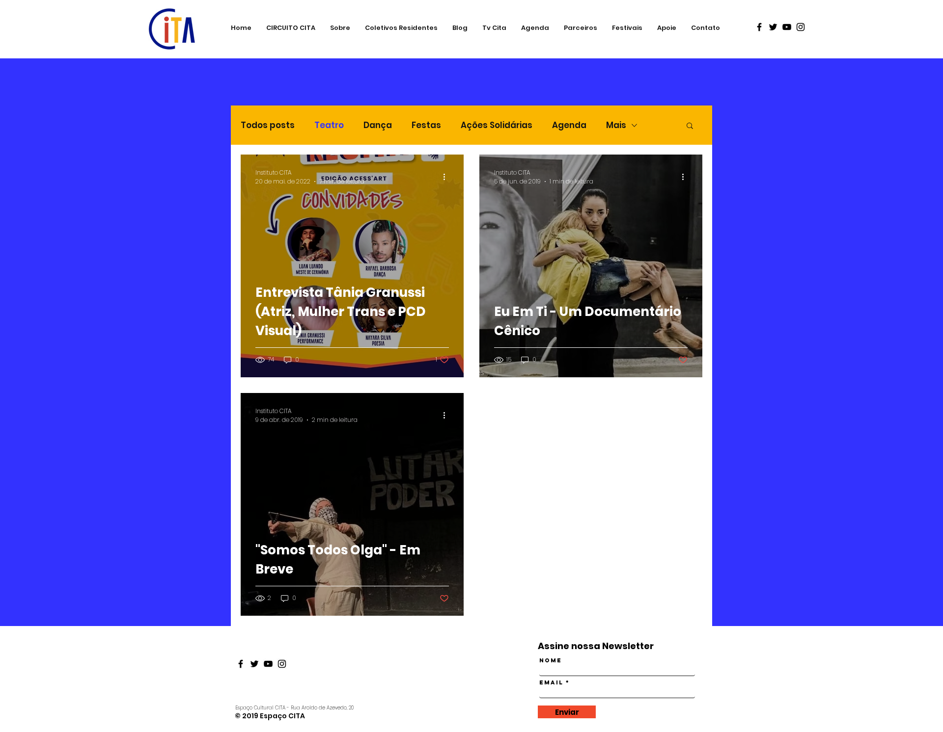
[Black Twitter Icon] (773, 27)
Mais (616, 125)
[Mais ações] (447, 177)
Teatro (329, 125)
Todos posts (268, 125)
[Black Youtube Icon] (786, 27)
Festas (426, 125)
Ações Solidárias (496, 125)
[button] (689, 126)
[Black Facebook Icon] (759, 27)
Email (551, 682)
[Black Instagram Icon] (800, 27)
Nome (550, 660)
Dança (377, 125)
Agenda (569, 125)
